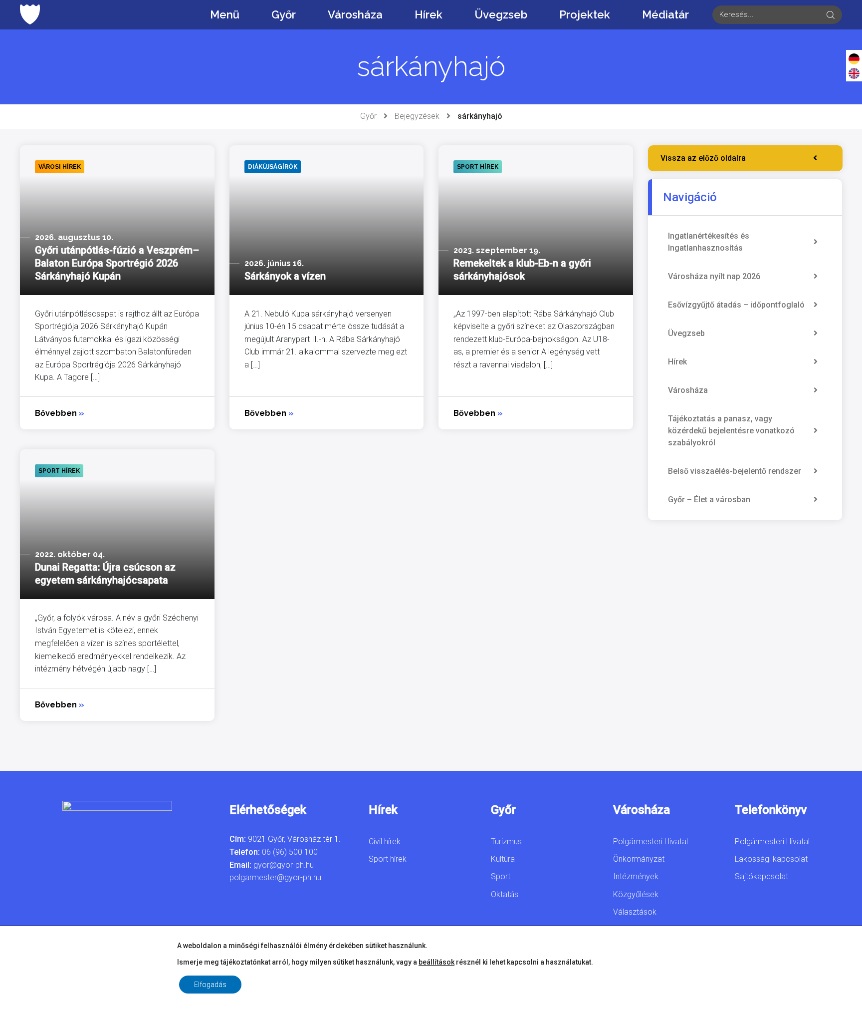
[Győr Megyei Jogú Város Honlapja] (30, 14)
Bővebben (59, 413)
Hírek (428, 14)
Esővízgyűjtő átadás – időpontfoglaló (736, 305)
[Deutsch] (854, 58)
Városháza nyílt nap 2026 (714, 276)
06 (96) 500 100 (290, 852)
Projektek (584, 14)
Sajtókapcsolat (761, 876)
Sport (500, 876)
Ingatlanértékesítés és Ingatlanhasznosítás (708, 242)
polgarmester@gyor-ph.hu (275, 877)
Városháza (355, 14)
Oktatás (504, 894)
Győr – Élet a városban (709, 499)
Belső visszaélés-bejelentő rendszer (734, 471)
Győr (283, 14)
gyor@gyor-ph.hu (283, 865)
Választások (634, 912)
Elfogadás (210, 985)
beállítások (436, 962)
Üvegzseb (500, 14)
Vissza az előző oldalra (703, 158)
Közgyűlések (635, 894)
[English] (854, 73)
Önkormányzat (638, 859)
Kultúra (503, 859)
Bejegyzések (417, 116)
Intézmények (635, 876)
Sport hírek (388, 859)
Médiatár (665, 14)
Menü (224, 14)
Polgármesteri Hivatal (650, 841)
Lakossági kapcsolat (771, 859)
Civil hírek (385, 841)
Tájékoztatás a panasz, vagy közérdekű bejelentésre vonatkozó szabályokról (731, 430)
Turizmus (506, 841)
